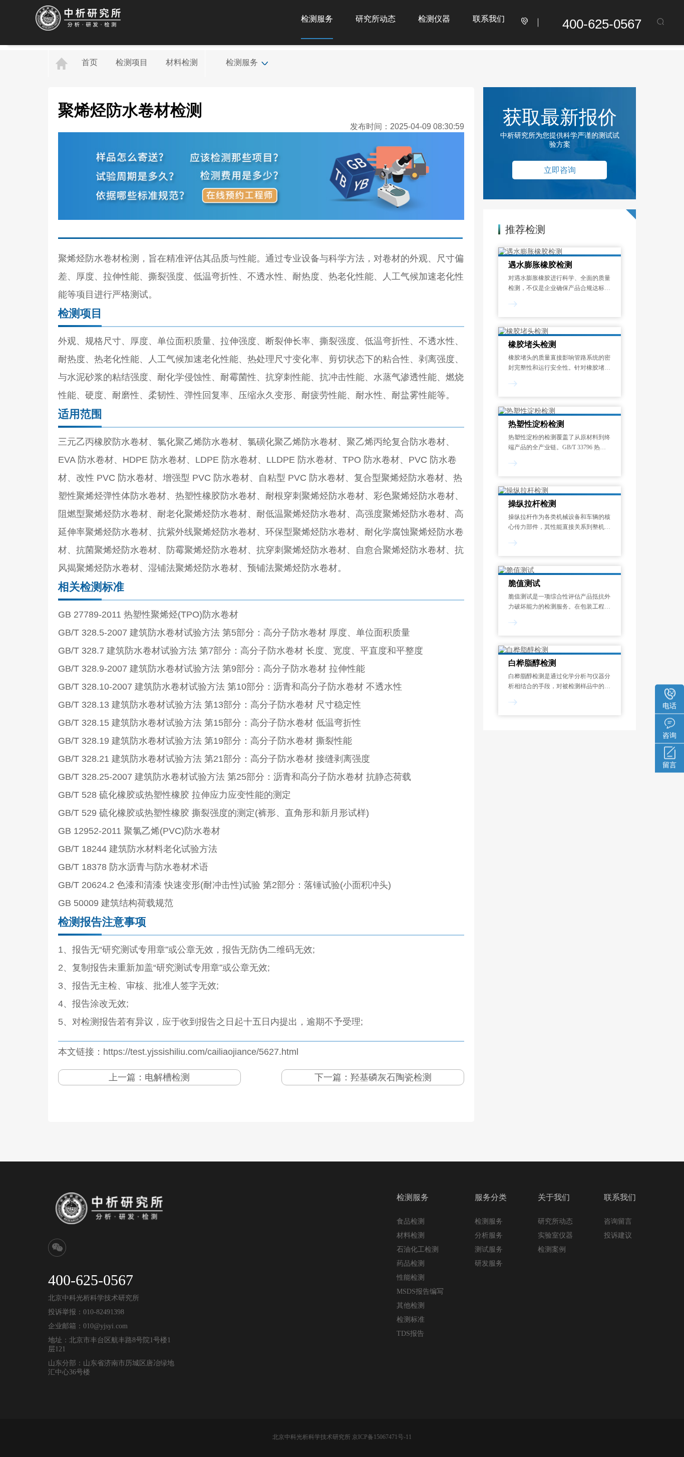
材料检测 (182, 62)
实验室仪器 (555, 1235)
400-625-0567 (601, 24)
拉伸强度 (238, 341)
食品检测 (411, 1221)
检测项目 (132, 62)
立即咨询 (560, 170)
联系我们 (489, 19)
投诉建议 (618, 1235)
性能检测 (411, 1277)
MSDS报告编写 (420, 1291)
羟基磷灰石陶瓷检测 (391, 1077)
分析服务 (489, 1235)
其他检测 (411, 1305)
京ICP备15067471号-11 (382, 1436)
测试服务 (489, 1249)
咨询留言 (618, 1221)
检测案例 (552, 1249)
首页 (90, 62)
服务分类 (491, 1197)
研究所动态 (376, 19)
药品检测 (411, 1263)
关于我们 (554, 1197)
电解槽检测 (167, 1077)
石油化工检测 (418, 1249)
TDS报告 (410, 1333)
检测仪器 (434, 19)
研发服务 (489, 1263)
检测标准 (411, 1319)
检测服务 (317, 19)
